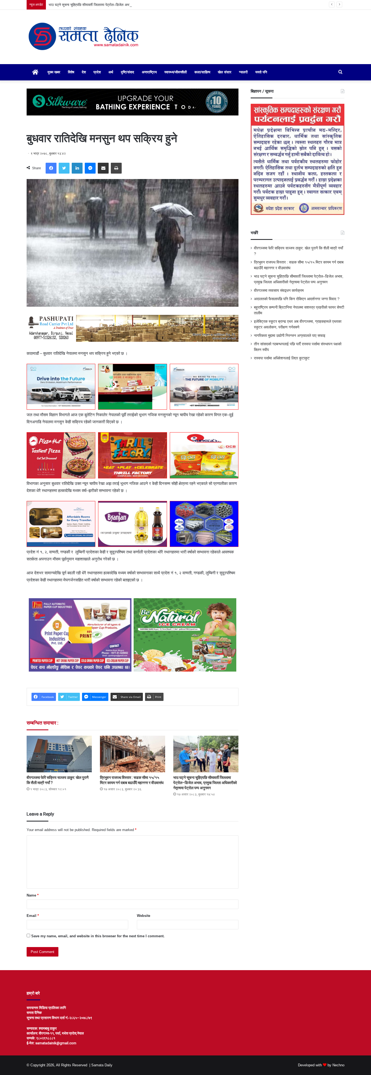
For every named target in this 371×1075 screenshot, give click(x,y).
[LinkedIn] (77, 168)
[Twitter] (64, 168)
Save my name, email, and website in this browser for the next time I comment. (98, 936)
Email (33, 916)
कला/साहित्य (202, 72)
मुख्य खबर (54, 72)
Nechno (338, 1065)
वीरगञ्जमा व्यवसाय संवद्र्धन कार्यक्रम (279, 291)
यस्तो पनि (261, 72)
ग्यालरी (243, 72)
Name (33, 895)
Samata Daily (101, 1065)
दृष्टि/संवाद (127, 72)
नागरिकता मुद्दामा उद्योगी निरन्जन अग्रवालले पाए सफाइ (289, 336)
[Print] (116, 168)
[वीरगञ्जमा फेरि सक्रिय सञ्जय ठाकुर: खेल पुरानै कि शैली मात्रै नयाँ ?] (59, 754)
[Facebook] (51, 168)
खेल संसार (224, 72)
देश (84, 72)
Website (143, 916)
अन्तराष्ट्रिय (149, 72)
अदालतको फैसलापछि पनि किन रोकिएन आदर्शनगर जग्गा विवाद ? (296, 299)
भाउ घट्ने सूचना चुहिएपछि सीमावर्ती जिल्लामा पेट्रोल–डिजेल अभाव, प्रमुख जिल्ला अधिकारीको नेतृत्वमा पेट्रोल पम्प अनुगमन (126, 5)
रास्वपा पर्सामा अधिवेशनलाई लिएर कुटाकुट (282, 358)
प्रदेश (97, 72)
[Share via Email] (103, 168)
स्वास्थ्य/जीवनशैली (175, 72)
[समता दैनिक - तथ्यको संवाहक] (84, 37)
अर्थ (110, 72)
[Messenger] (90, 168)
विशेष (71, 72)
